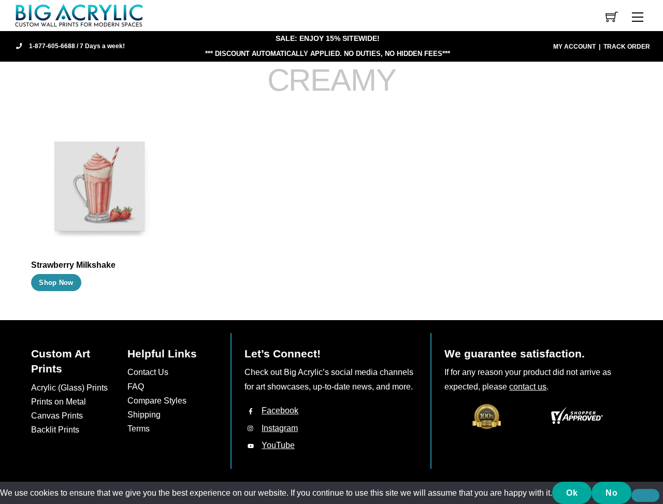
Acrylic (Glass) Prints (69, 387)
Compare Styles (156, 400)
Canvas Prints (57, 415)
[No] (645, 495)
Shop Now (56, 282)
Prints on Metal (58, 401)
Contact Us (147, 372)
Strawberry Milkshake (73, 265)
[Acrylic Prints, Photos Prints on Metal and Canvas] (79, 14)
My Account (574, 47)
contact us (527, 386)
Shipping (144, 414)
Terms (138, 428)
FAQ (135, 386)
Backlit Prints (55, 429)
